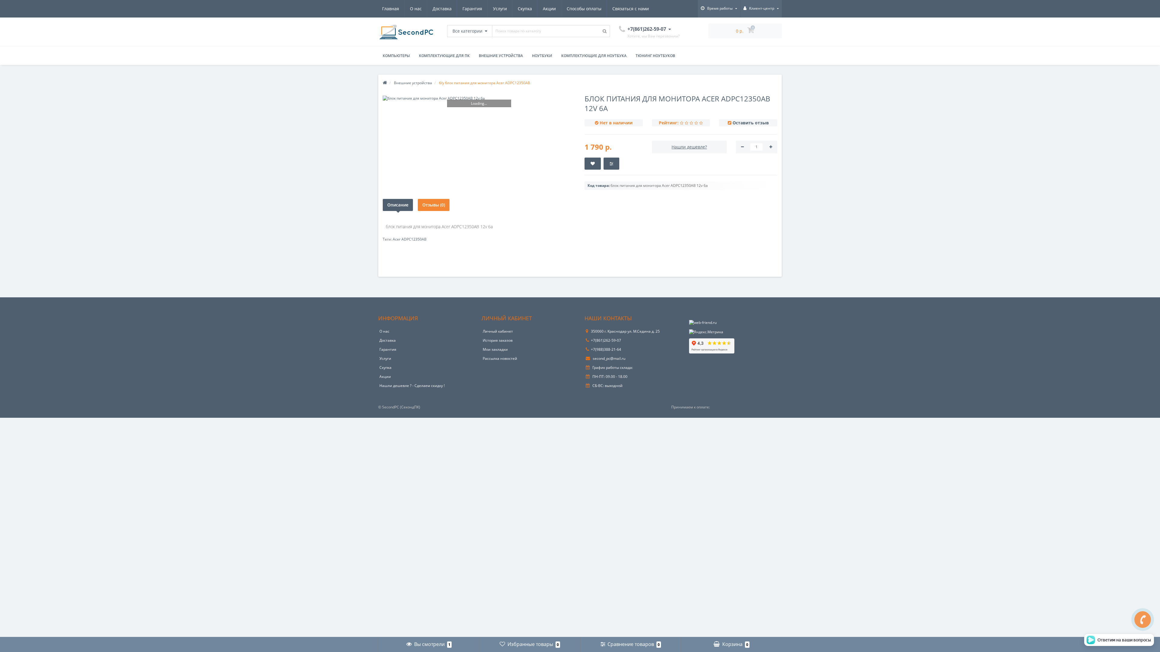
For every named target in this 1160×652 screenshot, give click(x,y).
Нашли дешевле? (689, 147)
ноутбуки (542, 55)
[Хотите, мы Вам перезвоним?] (1142, 619)
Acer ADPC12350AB (410, 239)
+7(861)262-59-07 (606, 340)
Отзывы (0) (433, 205)
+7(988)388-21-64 (606, 349)
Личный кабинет (498, 331)
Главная (390, 8)
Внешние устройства (501, 55)
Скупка (525, 8)
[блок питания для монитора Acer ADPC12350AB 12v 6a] (479, 98)
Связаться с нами (630, 8)
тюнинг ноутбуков (655, 55)
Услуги (500, 8)
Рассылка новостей (500, 358)
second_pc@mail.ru (608, 358)
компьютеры (396, 55)
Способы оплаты (584, 8)
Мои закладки (495, 349)
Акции (549, 8)
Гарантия (472, 8)
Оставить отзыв (751, 123)
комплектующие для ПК (444, 55)
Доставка (442, 8)
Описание (397, 205)
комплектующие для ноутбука (594, 55)
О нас (416, 8)
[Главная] (385, 82)
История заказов (498, 340)
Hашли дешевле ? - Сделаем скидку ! (412, 385)
